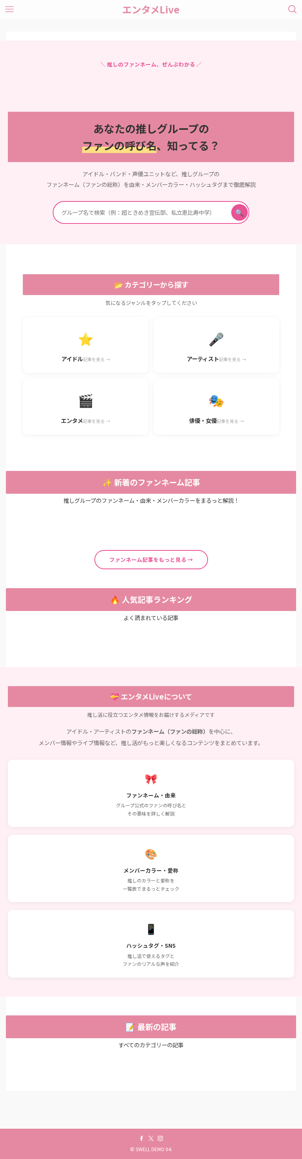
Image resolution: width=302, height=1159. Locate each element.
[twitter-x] (151, 1138)
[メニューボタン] (9, 9)
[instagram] (160, 1138)
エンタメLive (151, 9)
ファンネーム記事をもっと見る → (151, 559)
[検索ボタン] (292, 9)
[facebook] (141, 1138)
